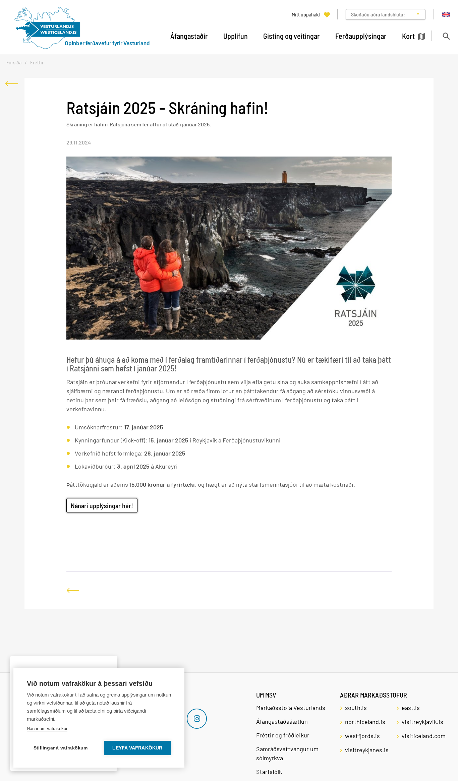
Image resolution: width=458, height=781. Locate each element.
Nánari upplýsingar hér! (102, 505)
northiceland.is (365, 721)
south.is (356, 707)
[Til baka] (11, 83)
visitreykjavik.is (422, 721)
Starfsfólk (269, 771)
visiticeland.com (424, 735)
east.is (411, 707)
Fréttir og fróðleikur (282, 735)
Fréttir (37, 62)
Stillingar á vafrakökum (61, 747)
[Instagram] (197, 719)
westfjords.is (362, 735)
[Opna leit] (446, 36)
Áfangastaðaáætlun (282, 721)
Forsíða (13, 62)
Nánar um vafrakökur (47, 728)
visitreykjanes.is (367, 750)
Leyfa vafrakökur (137, 747)
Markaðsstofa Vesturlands (290, 707)
